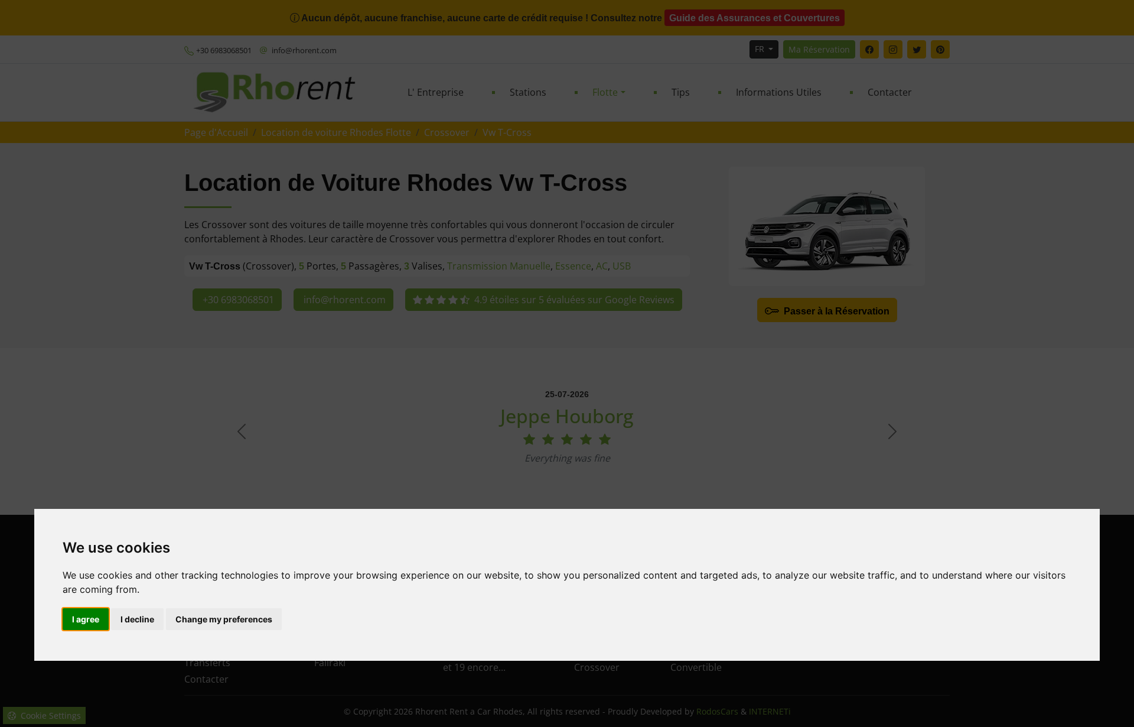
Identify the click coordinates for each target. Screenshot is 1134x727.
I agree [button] (85, 619)
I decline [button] (137, 619)
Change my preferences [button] (223, 619)
